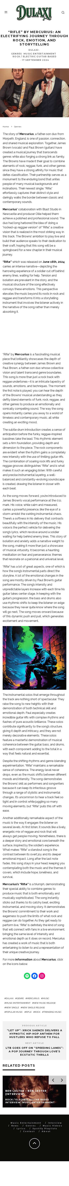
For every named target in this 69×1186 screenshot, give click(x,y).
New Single (12, 1007)
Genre (20, 998)
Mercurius (26, 134)
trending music (52, 1012)
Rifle (28, 1012)
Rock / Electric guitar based (34, 56)
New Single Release (33, 1007)
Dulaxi (33, 50)
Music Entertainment (40, 53)
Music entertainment (18, 1003)
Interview (55, 1123)
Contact (29, 1131)
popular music (14, 1012)
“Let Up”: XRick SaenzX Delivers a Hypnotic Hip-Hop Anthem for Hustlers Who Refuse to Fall (34, 1034)
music (45, 998)
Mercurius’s (11, 884)
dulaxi (9, 998)
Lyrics (21, 1128)
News (15, 1126)
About (46, 1131)
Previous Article (34, 1026)
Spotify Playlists (45, 1128)
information (23, 959)
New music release (45, 1003)
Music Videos (52, 1126)
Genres (16, 53)
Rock (37, 1012)
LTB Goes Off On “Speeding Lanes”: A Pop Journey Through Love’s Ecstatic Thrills (35, 1051)
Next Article (34, 1043)
